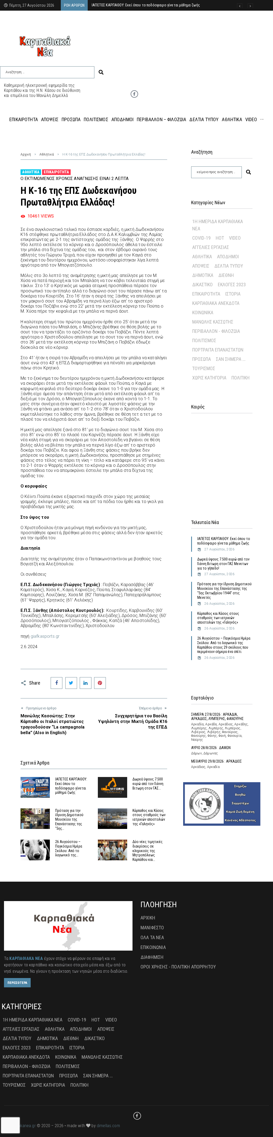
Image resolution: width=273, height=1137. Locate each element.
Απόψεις (200, 266)
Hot (220, 238)
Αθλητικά (46, 154)
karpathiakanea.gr (20, 1125)
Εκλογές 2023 (232, 284)
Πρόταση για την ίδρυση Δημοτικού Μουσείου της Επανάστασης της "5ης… (69, 819)
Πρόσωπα (201, 359)
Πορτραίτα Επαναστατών (217, 350)
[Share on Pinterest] (100, 683)
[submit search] (101, 72)
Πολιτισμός (204, 340)
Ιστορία (232, 294)
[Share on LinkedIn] (85, 683)
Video (235, 238)
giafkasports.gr (45, 636)
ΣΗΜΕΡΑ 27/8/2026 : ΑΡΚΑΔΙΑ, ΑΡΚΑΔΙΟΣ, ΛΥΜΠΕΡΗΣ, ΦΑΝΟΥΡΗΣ (217, 716)
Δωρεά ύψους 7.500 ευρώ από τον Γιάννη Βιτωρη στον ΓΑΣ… (148, 783)
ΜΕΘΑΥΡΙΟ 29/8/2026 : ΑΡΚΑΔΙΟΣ (216, 761)
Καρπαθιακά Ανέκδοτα (215, 303)
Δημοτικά (202, 275)
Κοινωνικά (202, 312)
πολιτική (240, 378)
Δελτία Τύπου (228, 266)
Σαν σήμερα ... (231, 359)
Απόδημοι (228, 256)
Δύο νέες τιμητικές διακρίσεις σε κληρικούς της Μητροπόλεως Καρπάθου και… (148, 851)
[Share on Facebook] (56, 683)
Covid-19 (201, 238)
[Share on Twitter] (71, 683)
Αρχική (26, 154)
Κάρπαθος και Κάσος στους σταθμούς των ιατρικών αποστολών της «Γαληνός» (149, 817)
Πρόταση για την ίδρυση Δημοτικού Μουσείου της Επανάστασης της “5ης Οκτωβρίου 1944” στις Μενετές (224, 590)
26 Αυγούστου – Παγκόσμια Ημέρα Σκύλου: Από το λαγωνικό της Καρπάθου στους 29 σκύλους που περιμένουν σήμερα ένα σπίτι (223, 645)
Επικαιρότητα (56, 172)
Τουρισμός (203, 368)
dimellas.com (108, 1125)
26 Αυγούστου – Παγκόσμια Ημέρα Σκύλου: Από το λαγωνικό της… (68, 848)
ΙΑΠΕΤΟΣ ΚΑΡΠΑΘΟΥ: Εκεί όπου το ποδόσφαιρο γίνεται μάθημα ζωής (71, 786)
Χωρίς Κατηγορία (209, 378)
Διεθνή (226, 275)
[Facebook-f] (134, 94)
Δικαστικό (202, 284)
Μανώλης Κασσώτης (212, 322)
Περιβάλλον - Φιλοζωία (216, 331)
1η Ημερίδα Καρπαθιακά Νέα (217, 225)
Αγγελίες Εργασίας (210, 247)
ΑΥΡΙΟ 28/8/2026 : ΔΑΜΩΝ (211, 748)
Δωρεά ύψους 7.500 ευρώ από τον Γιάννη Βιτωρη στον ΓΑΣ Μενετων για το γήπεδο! (223, 563)
